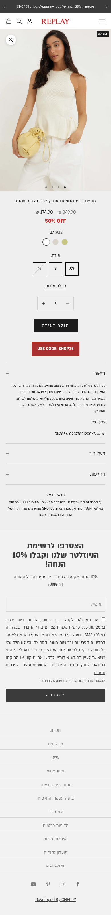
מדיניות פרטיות (56, 825)
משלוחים (55, 744)
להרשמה (55, 695)
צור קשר (55, 812)
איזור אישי (55, 771)
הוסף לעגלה (55, 325)
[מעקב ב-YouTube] (33, 884)
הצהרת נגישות (55, 839)
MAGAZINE (55, 866)
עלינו (55, 757)
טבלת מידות (55, 286)
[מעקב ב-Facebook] (78, 884)
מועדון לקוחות (55, 852)
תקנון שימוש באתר (56, 785)
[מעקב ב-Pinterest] (48, 884)
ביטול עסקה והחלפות (56, 798)
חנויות (55, 730)
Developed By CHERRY (55, 899)
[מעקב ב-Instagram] (63, 884)
